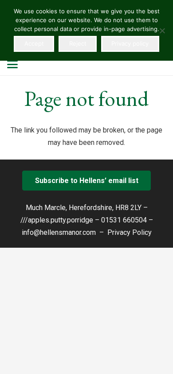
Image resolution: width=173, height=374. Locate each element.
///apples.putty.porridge (56, 220)
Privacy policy (130, 43)
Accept (34, 43)
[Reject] (161, 30)
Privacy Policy (129, 232)
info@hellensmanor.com (59, 232)
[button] (12, 64)
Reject (77, 43)
